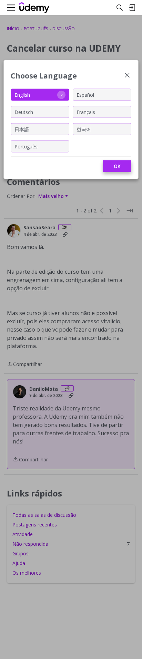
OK (117, 166)
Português (26, 146)
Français (86, 111)
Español (85, 94)
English (22, 94)
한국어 (84, 129)
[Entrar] (132, 7)
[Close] (127, 76)
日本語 (21, 129)
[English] (34, 7)
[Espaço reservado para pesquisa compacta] (119, 7)
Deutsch (23, 111)
